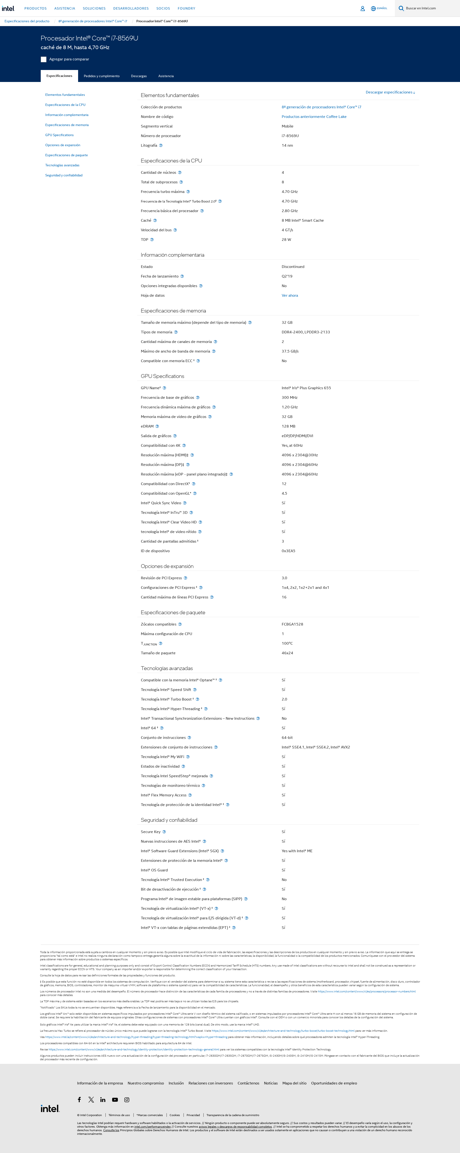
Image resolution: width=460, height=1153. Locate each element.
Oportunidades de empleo (334, 1083)
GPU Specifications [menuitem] (59, 135)
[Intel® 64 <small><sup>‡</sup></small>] (161, 728)
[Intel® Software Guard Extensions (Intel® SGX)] (222, 851)
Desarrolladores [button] (131, 8)
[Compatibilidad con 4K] (184, 445)
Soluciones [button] (94, 8)
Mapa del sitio (294, 1083)
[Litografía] (160, 145)
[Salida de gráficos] (175, 436)
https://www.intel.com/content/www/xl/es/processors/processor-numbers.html (367, 991)
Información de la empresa (100, 1083)
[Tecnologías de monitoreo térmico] (203, 785)
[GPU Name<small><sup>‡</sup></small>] (164, 388)
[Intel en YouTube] (115, 1100)
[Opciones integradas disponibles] (200, 286)
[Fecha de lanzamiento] (182, 276)
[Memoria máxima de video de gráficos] (210, 417)
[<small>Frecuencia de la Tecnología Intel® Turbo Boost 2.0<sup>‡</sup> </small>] (220, 201)
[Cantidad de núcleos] (179, 172)
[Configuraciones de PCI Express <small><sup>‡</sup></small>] (200, 587)
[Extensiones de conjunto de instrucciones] (215, 747)
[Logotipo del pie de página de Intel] (50, 1108)
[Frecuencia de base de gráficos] (197, 397)
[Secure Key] (164, 832)
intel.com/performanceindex (152, 1126)
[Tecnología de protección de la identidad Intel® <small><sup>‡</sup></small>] (227, 805)
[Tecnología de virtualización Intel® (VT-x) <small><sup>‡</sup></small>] (216, 908)
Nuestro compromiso (146, 1083)
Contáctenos (248, 1083)
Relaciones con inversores (211, 1083)
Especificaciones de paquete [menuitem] (66, 155)
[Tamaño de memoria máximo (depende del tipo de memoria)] (250, 322)
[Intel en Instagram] (127, 1100)
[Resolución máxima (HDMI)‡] (192, 455)
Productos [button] (35, 8)
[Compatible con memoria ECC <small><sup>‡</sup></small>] (198, 361)
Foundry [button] (187, 8)
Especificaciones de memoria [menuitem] (67, 125)
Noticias (271, 1083)
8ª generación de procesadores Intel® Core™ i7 (322, 107)
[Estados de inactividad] (183, 766)
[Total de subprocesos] (181, 182)
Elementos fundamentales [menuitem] (65, 95)
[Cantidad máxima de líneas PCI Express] (211, 597)
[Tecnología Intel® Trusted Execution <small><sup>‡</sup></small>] (207, 880)
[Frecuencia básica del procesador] (202, 211)
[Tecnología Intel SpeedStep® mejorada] (211, 776)
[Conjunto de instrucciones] (189, 738)
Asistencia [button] (64, 8)
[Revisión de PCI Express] (185, 578)
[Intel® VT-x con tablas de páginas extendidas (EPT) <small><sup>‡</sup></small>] (233, 928)
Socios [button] (163, 8)
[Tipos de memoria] (175, 332)
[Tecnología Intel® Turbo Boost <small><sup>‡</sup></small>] (197, 699)
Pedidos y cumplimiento (102, 76)
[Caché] (155, 220)
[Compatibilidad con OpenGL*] (194, 493)
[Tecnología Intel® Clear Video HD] (200, 522)
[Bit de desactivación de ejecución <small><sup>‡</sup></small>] (204, 889)
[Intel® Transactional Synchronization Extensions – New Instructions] (258, 718)
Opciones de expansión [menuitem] (62, 145)
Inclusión (176, 1083)
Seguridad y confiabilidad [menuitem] (63, 175)
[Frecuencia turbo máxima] (188, 192)
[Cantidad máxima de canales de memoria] (215, 342)
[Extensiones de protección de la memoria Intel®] (226, 860)
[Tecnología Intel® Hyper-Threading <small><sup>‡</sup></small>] (205, 709)
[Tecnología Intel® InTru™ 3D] (191, 512)
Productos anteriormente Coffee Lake (314, 116)
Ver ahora (290, 295)
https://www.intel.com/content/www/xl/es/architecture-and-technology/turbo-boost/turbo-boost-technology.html (283, 1031)
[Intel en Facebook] (79, 1100)
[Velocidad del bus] (175, 230)
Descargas (139, 76)
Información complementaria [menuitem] (66, 115)
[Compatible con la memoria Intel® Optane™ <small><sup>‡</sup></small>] (220, 680)
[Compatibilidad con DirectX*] (193, 484)
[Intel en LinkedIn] (103, 1100)
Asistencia (166, 76)
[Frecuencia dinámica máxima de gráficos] (214, 407)
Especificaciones (59, 76)
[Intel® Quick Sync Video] (184, 503)
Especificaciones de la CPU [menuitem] (65, 105)
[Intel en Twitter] (91, 1100)
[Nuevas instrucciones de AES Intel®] (204, 841)
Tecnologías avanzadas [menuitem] (62, 165)
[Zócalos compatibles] (180, 624)
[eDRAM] (157, 426)
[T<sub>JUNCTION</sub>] (160, 643)
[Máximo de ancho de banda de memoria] (213, 351)
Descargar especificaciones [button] (389, 92)
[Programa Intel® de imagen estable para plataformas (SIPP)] (245, 899)
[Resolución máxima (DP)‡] (187, 465)
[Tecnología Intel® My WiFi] (187, 757)
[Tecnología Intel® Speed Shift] (194, 690)
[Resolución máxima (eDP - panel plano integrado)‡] (231, 474)
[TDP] (152, 240)
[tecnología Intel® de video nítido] (199, 532)
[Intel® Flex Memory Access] (190, 795)
